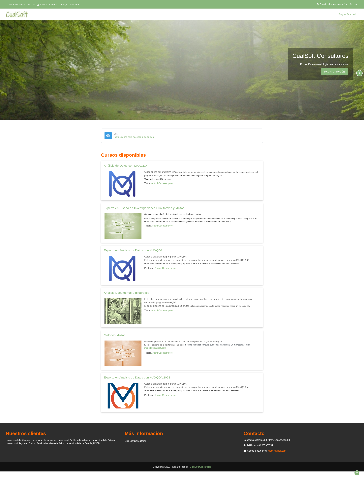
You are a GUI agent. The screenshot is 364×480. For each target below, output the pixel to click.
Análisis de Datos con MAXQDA (125, 165)
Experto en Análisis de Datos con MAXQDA (133, 250)
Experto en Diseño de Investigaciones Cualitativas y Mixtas (144, 208)
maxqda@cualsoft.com (155, 348)
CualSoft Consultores (135, 441)
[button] (332, 4)
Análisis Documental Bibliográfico (126, 292)
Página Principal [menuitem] (347, 14)
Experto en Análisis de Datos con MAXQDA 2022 (137, 377)
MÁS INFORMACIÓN (334, 72)
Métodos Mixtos (114, 335)
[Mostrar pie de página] (356, 472)
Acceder (354, 4)
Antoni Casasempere (162, 183)
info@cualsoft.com (70, 4)
